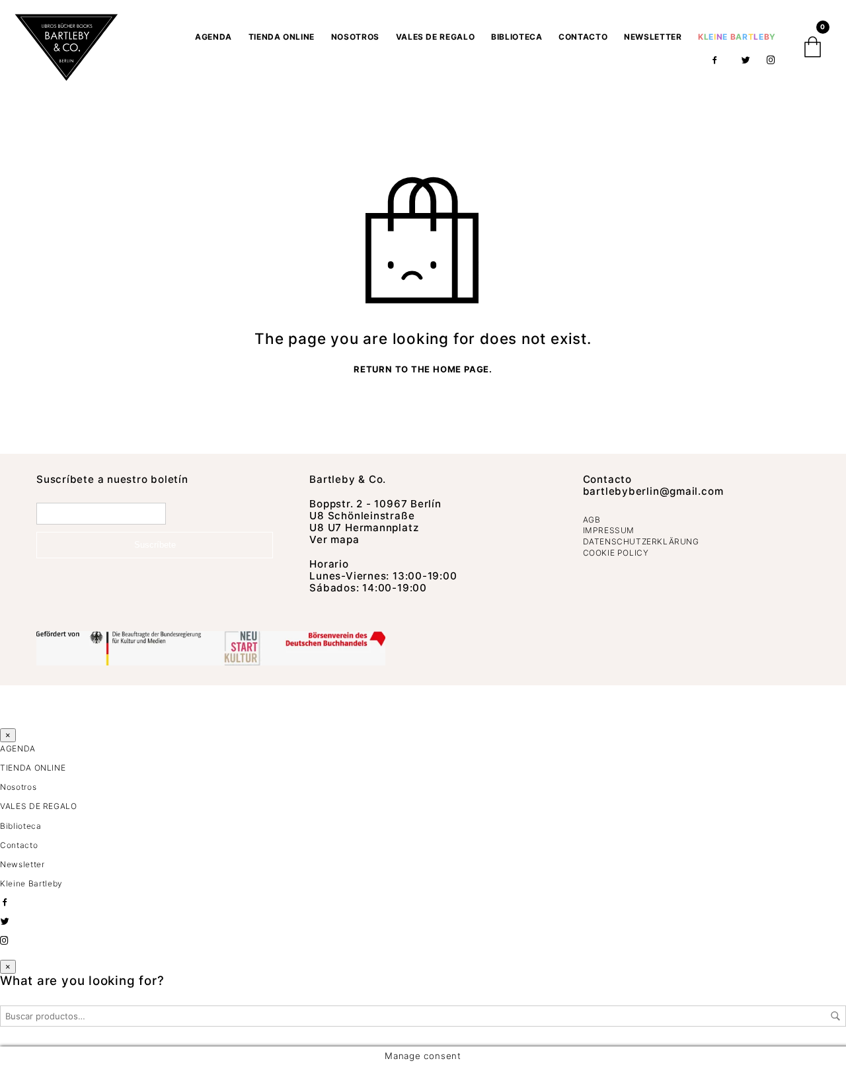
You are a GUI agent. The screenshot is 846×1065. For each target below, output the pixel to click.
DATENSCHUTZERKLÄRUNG (641, 541)
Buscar (835, 1016)
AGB (592, 520)
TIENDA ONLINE (282, 37)
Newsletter (653, 37)
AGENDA (213, 37)
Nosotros (355, 37)
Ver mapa (334, 539)
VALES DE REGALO (435, 37)
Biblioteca (517, 37)
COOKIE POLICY (616, 553)
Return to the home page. (423, 369)
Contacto (582, 37)
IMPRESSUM (608, 530)
